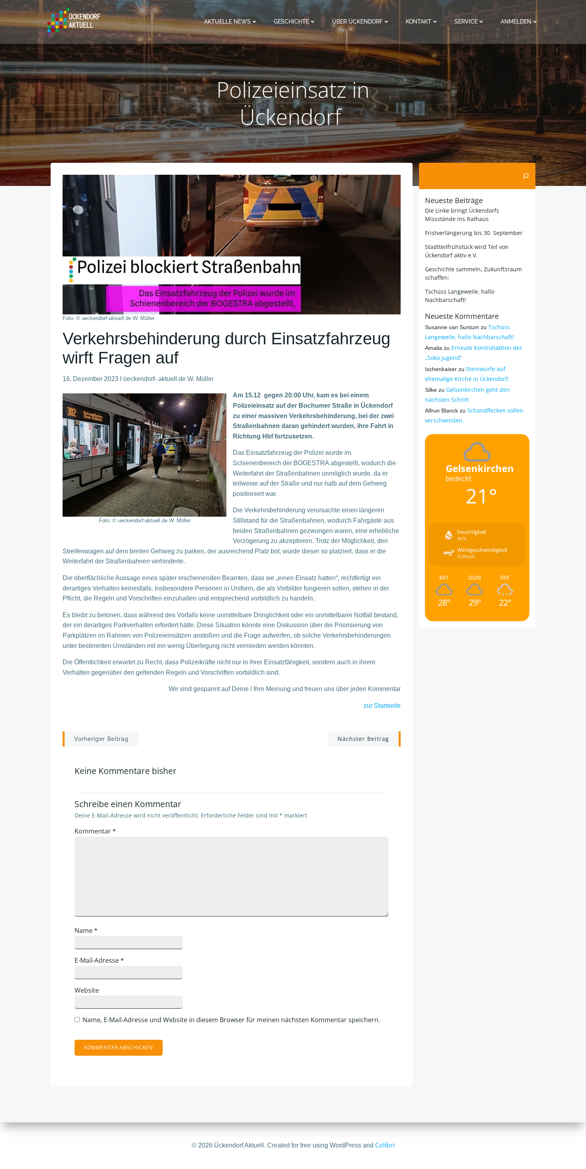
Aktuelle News (227, 21)
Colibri (385, 1145)
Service (466, 21)
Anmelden (516, 21)
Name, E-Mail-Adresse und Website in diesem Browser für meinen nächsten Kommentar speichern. (231, 1019)
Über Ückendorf (357, 21)
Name (86, 930)
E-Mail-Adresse (99, 960)
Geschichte (291, 21)
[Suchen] (525, 176)
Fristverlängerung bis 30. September (474, 233)
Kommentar (95, 831)
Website (87, 990)
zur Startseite (382, 705)
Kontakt (418, 21)
